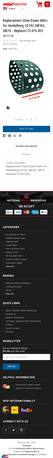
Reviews (26, 154)
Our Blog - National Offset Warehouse (23, 321)
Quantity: (19, 119)
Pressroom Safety (14, 262)
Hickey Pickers (12, 252)
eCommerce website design (21, 454)
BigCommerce (32, 451)
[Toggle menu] (47, 4)
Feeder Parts (11, 245)
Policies (9, 324)
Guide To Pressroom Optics (28, 388)
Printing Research (14, 286)
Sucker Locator (13, 328)
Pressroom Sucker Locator (28, 384)
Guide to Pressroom (15, 317)
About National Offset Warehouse (21, 310)
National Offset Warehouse (18, 283)
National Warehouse (26, 200)
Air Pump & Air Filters (15, 234)
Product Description (26, 146)
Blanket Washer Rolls (15, 238)
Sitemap (9, 331)
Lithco (8, 290)
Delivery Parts (12, 241)
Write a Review (10, 43)
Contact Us (11, 314)
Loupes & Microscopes (16, 259)
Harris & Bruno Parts (15, 248)
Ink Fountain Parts (14, 255)
